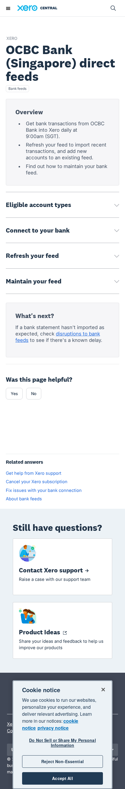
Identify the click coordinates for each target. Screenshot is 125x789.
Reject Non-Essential (62, 761)
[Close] (103, 689)
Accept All (62, 778)
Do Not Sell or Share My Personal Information (62, 742)
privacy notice (53, 727)
